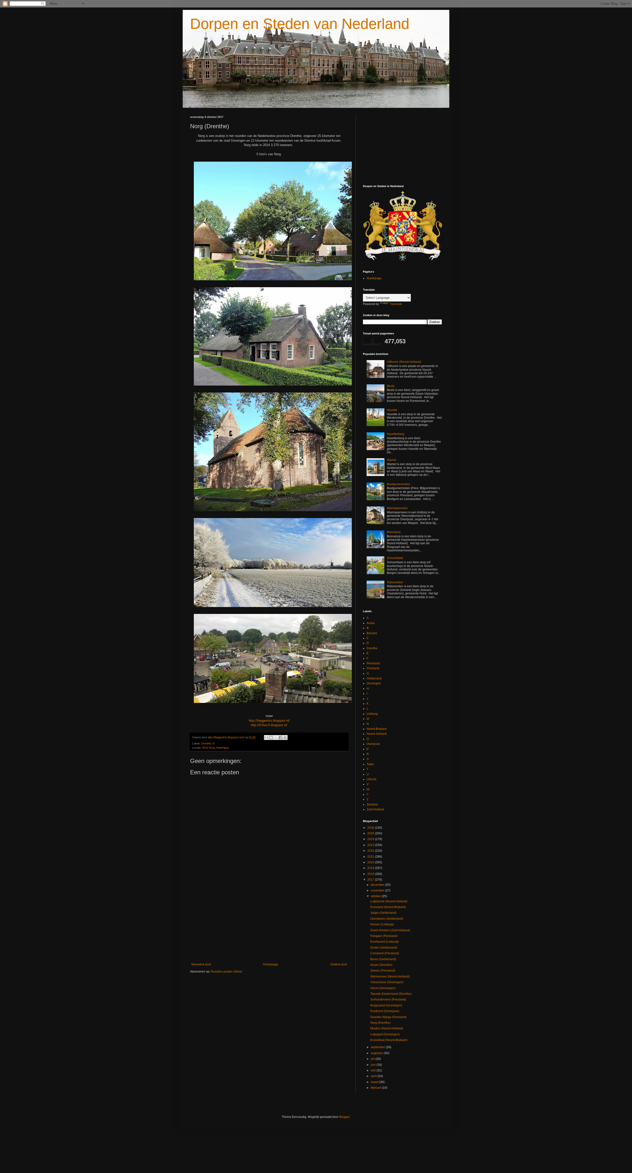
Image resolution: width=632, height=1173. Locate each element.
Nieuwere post (201, 964)
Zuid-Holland (375, 809)
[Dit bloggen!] (271, 737)
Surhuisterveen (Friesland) (388, 999)
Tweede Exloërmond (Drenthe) (391, 994)
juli (373, 1059)
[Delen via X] (275, 737)
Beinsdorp (394, 532)
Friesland (373, 668)
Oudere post (338, 964)
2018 (371, 874)
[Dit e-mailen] (266, 737)
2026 (371, 827)
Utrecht (371, 779)
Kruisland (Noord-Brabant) (388, 907)
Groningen (374, 683)
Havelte (392, 410)
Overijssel (373, 744)
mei (373, 1070)
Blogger (344, 1117)
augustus (377, 1053)
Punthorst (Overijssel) (384, 1011)
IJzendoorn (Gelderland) (386, 918)
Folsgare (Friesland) (383, 936)
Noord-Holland (377, 734)
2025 (371, 833)
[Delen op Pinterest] (285, 737)
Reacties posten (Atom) (226, 971)
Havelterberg (395, 434)
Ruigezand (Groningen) (386, 1005)
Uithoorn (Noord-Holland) (404, 362)
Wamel (391, 460)
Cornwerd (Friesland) (384, 953)
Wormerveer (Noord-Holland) (390, 976)
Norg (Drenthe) (380, 1022)
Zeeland (372, 804)
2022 (371, 850)
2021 (371, 856)
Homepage (270, 964)
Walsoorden (395, 582)
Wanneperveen (397, 508)
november (378, 890)
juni (373, 1064)
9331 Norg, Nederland (215, 747)
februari (376, 1087)
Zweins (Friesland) (382, 970)
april (374, 1076)
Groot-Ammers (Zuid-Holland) (390, 930)
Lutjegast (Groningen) (385, 1034)
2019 (371, 868)
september (378, 1047)
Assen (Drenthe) (381, 965)
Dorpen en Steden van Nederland (299, 24)
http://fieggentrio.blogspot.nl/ (269, 720)
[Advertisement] (269, 921)
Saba (370, 764)
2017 (371, 879)
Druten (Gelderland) (383, 947)
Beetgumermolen (398, 484)
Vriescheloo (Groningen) (386, 982)
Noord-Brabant (377, 729)
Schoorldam (395, 558)
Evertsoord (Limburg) (384, 941)
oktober (376, 896)
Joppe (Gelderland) (383, 912)
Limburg (372, 714)
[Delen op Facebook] (280, 737)
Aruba (371, 623)
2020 (371, 862)
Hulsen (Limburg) (382, 924)
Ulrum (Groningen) (382, 988)
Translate (396, 304)
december (378, 885)
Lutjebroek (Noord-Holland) (388, 901)
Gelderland (374, 678)
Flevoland (373, 663)
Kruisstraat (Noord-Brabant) (388, 1040)
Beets (391, 386)
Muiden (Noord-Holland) (386, 1028)
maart (375, 1082)
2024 (371, 839)
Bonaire (372, 633)
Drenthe (206, 743)
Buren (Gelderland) (383, 959)
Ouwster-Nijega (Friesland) (388, 1017)
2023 (371, 845)
